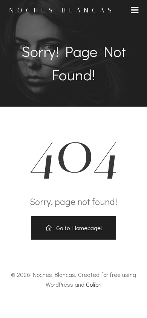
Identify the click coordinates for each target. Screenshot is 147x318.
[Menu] (135, 10)
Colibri (94, 284)
